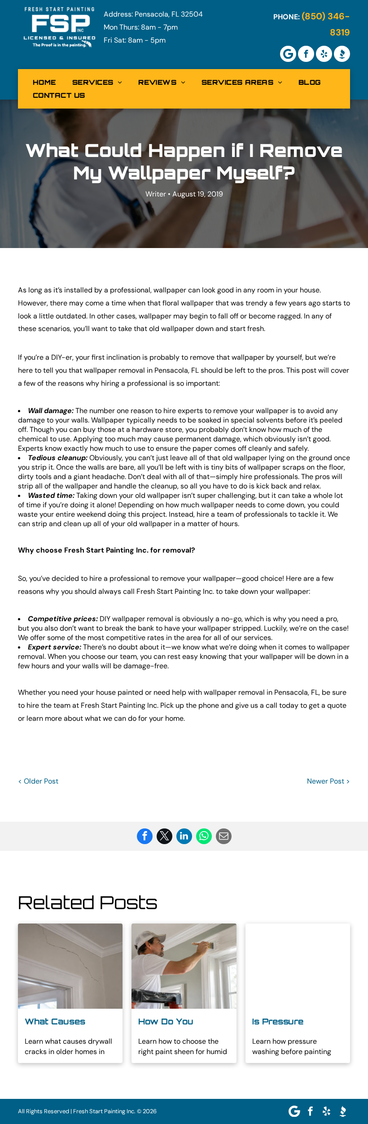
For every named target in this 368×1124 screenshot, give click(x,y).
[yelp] (324, 54)
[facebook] (306, 54)
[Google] (288, 54)
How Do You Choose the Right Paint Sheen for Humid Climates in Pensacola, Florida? (182, 1022)
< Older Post (38, 781)
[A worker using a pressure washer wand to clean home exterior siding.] (297, 966)
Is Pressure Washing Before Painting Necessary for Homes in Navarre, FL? (296, 1022)
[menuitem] (44, 82)
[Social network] (342, 54)
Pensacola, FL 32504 (169, 14)
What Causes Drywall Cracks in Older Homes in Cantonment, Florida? (65, 1022)
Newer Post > (328, 781)
